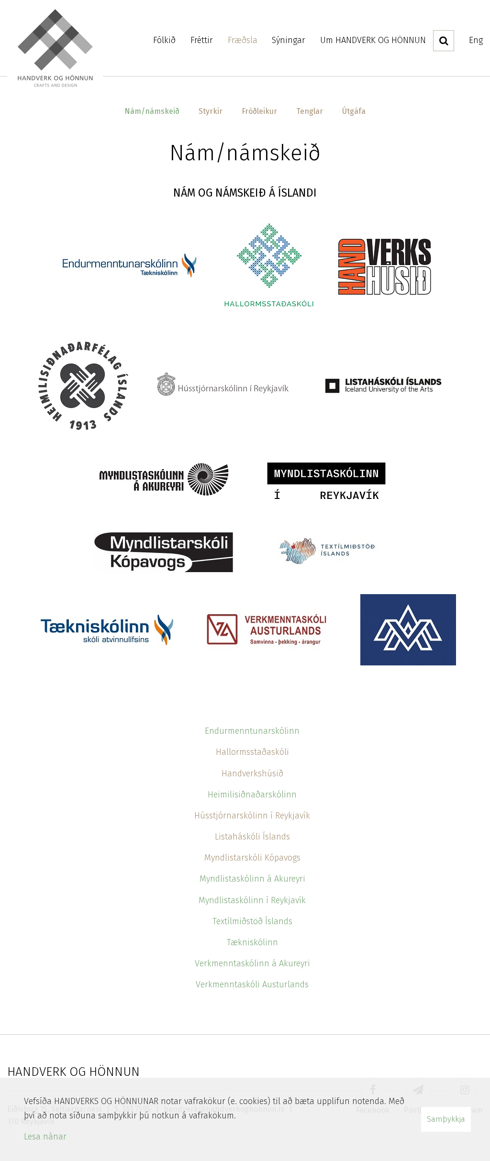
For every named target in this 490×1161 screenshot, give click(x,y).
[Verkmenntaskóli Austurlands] (269, 629)
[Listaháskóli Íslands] (383, 384)
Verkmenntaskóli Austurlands (252, 984)
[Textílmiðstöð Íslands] (326, 551)
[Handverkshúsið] (383, 262)
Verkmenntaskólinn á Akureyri (252, 963)
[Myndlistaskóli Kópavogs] (163, 551)
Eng (476, 40)
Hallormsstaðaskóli (252, 752)
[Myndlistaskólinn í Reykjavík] (326, 480)
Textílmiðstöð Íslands (252, 921)
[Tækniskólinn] (106, 629)
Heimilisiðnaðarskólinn (252, 794)
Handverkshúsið (252, 773)
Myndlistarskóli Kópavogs (252, 857)
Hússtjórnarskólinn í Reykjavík (252, 815)
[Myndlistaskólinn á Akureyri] (163, 480)
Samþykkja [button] (446, 1119)
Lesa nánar (45, 1136)
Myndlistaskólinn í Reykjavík (252, 900)
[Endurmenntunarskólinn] (130, 262)
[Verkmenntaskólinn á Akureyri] (408, 629)
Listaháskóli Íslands (252, 836)
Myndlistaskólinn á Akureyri (252, 879)
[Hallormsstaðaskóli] (269, 262)
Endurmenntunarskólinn (252, 731)
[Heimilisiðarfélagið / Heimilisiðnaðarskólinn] (82, 384)
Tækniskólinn (252, 942)
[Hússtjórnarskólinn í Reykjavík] (221, 384)
